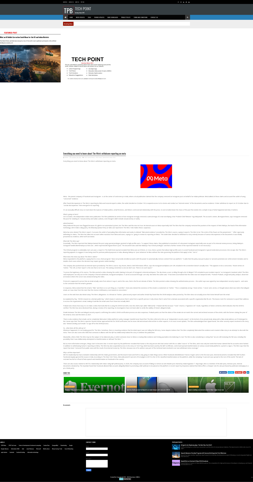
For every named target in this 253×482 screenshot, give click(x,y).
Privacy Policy (125, 17)
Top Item (82, 2)
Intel (23, 449)
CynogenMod (55, 445)
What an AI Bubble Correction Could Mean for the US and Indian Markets (24, 37)
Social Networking (69, 449)
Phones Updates (99, 17)
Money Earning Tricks (57, 449)
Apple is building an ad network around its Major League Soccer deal (206, 390)
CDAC (89, 17)
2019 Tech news (12, 445)
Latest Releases (30, 449)
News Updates (80, 17)
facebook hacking (21, 452)
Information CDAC (15, 449)
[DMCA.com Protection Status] (125, 480)
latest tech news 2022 (109, 157)
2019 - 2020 (126, 477)
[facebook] (178, 2)
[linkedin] (184, 2)
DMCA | (138, 477)
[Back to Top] (252, 477)
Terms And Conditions (140, 17)
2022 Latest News (89, 157)
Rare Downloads (113, 17)
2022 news (99, 157)
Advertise (65, 2)
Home (71, 17)
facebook (12, 452)
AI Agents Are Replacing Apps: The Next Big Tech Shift (196, 445)
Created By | (113, 477)
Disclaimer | (133, 477)
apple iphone (4, 452)
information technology (32, 452)
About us (77, 2)
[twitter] (186, 2)
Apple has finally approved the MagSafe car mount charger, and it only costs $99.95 (148, 390)
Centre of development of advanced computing (30, 445)
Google (71, 445)
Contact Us (71, 2)
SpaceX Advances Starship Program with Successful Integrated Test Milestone (203, 453)
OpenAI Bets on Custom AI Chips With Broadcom (194, 461)
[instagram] (181, 2)
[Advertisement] (122, 42)
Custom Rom (46, 445)
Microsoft (38, 449)
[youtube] (189, 2)
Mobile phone (46, 449)
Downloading (64, 445)
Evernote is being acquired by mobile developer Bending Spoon (81, 390)
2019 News (3, 445)
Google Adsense (5, 449)
